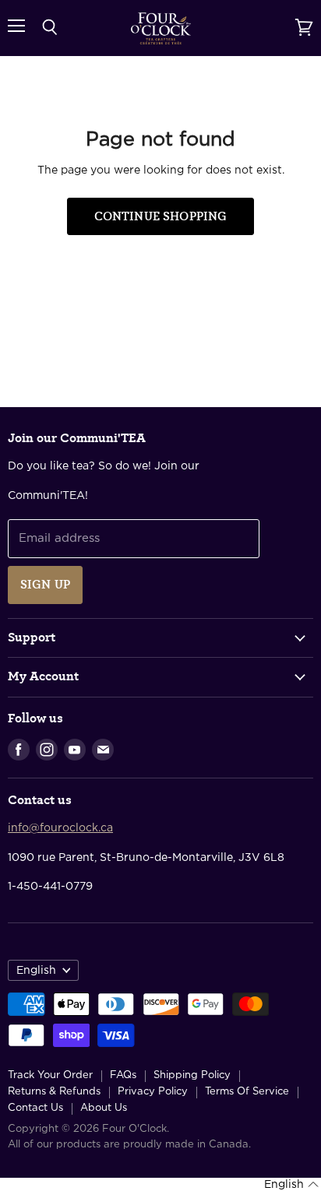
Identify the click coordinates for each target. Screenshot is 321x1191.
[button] (291, 1185)
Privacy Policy (153, 1091)
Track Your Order (50, 1075)
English (36, 970)
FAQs (123, 1075)
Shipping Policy (192, 1075)
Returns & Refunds (54, 1091)
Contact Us (35, 1108)
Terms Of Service (247, 1091)
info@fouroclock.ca (60, 828)
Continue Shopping (161, 216)
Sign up (45, 584)
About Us (103, 1108)
